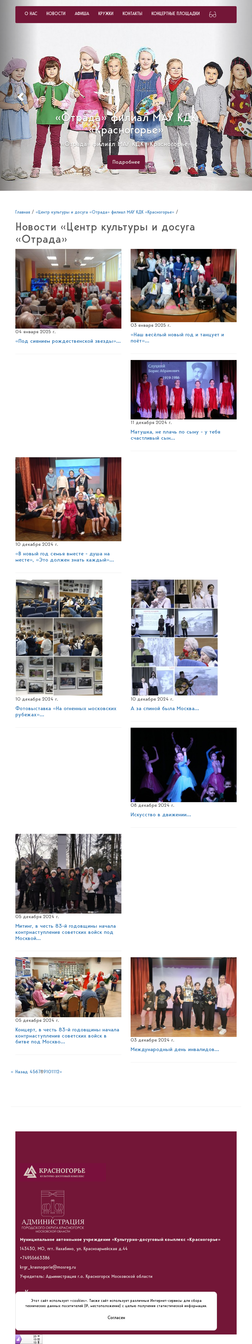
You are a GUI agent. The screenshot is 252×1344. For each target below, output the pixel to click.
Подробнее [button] (126, 162)
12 (57, 1072)
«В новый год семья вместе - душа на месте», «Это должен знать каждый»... (64, 557)
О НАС (31, 14)
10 (48, 1072)
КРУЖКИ (105, 14)
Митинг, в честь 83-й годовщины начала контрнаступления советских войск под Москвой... (65, 932)
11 (53, 1072)
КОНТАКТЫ (132, 14)
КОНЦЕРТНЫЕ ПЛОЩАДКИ (176, 14)
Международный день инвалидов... (175, 1049)
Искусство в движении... (161, 815)
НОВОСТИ (55, 14)
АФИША (82, 14)
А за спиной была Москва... (165, 708)
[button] (19, 95)
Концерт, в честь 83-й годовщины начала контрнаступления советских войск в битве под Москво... (67, 1036)
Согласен (116, 1318)
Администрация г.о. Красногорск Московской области (99, 1276)
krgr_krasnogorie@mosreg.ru (48, 1267)
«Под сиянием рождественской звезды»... (68, 341)
